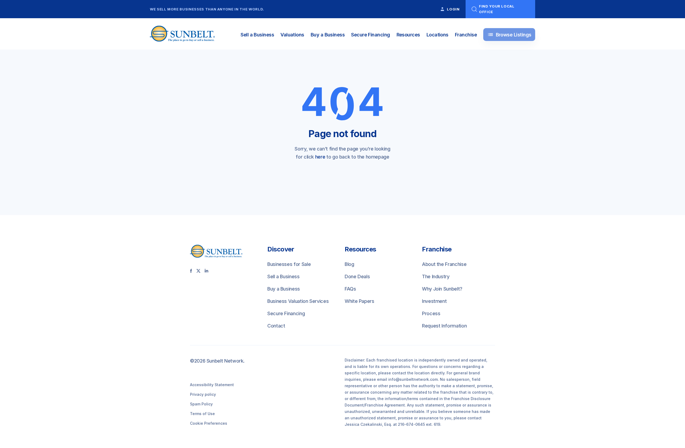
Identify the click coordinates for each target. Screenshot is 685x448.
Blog (349, 264)
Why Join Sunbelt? (442, 289)
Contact (276, 326)
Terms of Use (202, 413)
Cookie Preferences (208, 423)
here (320, 157)
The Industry (436, 276)
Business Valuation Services (298, 301)
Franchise (466, 34)
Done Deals (357, 276)
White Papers (359, 301)
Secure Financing (370, 34)
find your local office (497, 9)
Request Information (444, 326)
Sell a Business (257, 34)
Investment (434, 301)
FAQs (350, 289)
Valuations (292, 34)
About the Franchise (444, 264)
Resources (408, 34)
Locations (437, 34)
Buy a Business (328, 34)
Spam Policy (201, 404)
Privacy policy (203, 394)
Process (431, 313)
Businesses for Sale (289, 264)
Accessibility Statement (212, 384)
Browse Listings (509, 34)
